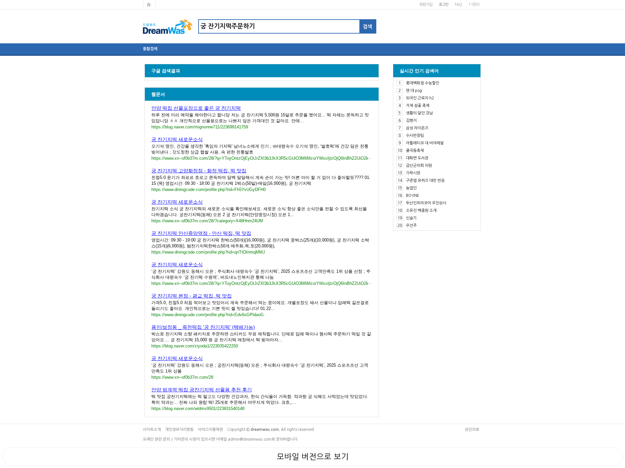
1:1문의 (473, 5)
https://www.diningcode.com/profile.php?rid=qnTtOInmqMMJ (208, 252)
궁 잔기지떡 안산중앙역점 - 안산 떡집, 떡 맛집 (201, 233)
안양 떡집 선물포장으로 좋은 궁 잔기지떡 (196, 108)
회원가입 (425, 5)
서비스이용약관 (210, 429)
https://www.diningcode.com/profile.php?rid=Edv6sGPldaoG (207, 314)
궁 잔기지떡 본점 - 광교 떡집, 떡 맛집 (191, 296)
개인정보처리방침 (179, 429)
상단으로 (472, 429)
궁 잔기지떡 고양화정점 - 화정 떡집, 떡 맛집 (198, 170)
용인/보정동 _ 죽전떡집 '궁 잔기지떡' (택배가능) (203, 327)
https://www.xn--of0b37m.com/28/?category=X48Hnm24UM (207, 220)
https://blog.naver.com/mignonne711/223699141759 (199, 126)
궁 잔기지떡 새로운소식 (177, 139)
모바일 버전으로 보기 (313, 457)
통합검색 (150, 49)
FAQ (458, 5)
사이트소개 (152, 429)
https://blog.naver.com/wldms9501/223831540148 (197, 408)
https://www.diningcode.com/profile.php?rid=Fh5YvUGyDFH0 (208, 189)
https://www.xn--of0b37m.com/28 (182, 377)
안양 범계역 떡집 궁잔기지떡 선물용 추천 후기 (201, 389)
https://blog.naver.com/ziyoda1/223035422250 (194, 346)
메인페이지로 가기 (149, 4)
